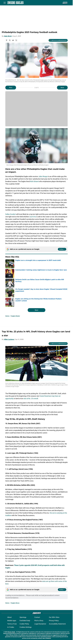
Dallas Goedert (10, 214)
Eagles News (15, 603)
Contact (37, 617)
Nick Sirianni (34, 181)
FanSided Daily (25, 620)
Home (7, 316)
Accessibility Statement (57, 624)
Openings (23, 617)
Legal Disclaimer (40, 624)
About (9, 617)
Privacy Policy (54, 620)
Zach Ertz (32, 217)
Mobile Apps (11, 620)
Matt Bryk (7, 36)
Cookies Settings (26, 627)
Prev (10, 88)
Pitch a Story (38, 620)
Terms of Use (12, 624)
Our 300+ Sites (54, 617)
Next (62, 88)
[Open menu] (5, 3)
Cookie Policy (24, 624)
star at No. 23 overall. (30, 398)
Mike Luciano (9, 339)
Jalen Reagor (43, 176)
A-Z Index (10, 627)
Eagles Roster (15, 316)
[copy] (16, 40)
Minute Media (11, 632)
